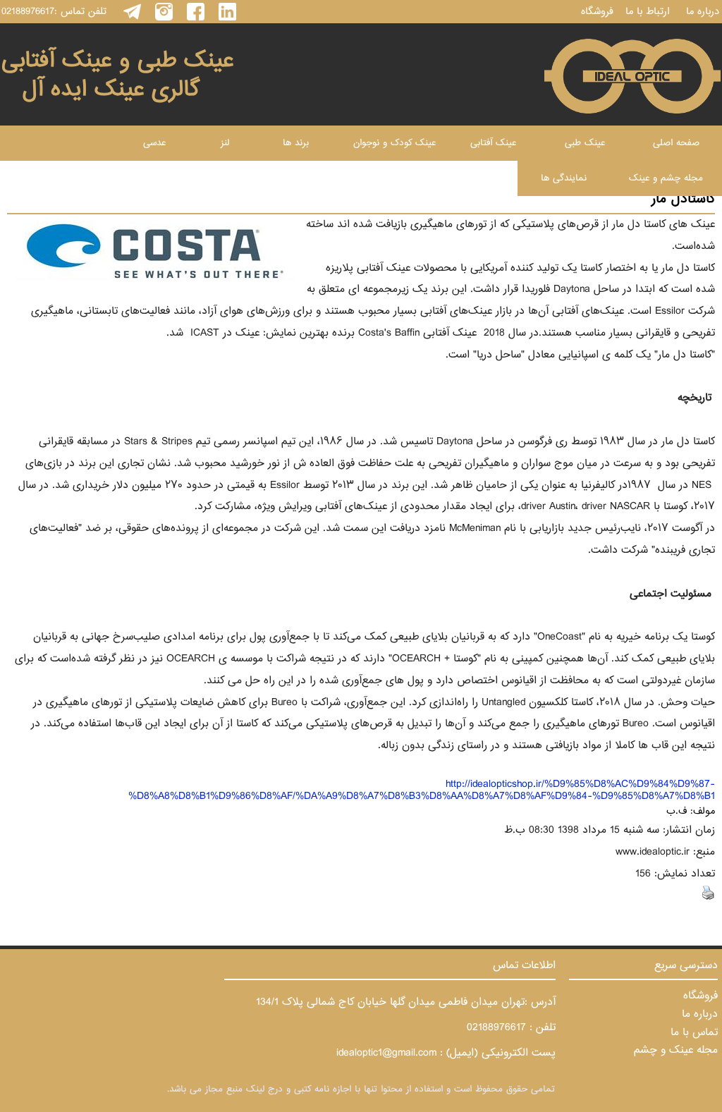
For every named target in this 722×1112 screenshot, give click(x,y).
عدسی (154, 143)
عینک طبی (585, 143)
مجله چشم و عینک (666, 178)
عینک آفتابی (493, 143)
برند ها (296, 143)
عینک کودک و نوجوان (394, 143)
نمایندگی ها (564, 178)
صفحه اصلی (676, 143)
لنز (225, 143)
